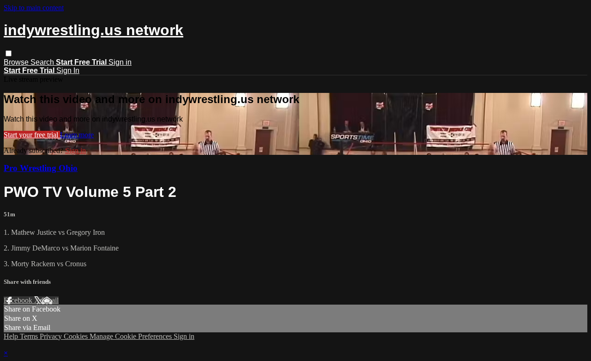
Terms (30, 336)
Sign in (120, 62)
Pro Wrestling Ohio (41, 168)
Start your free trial (32, 135)
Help (12, 336)
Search (43, 62)
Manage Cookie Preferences (132, 336)
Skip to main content (34, 8)
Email (50, 300)
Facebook (19, 300)
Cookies (77, 336)
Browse (17, 62)
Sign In (67, 70)
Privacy (52, 336)
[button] (9, 53)
